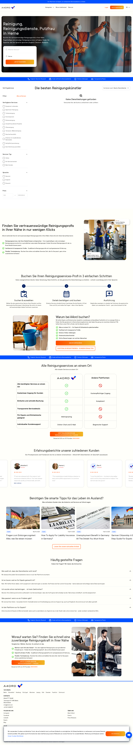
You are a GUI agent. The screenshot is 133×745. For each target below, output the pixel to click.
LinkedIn (6, 717)
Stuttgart (25, 692)
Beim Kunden (9, 165)
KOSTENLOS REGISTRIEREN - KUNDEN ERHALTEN (75, 348)
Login (106, 7)
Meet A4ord (71, 713)
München (32, 692)
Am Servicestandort (11, 161)
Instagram (6, 713)
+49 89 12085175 (8, 707)
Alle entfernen (21, 96)
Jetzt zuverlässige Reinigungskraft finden (28, 662)
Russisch (8, 183)
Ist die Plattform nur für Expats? (14, 607)
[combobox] (116, 88)
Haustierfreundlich (11, 134)
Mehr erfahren (17, 483)
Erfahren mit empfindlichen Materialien (13, 139)
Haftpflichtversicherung (12, 143)
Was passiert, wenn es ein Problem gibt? (17, 598)
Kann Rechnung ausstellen (13, 147)
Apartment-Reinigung (12, 110)
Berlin (5, 692)
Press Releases (72, 717)
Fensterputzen (10, 117)
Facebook (6, 715)
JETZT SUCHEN (20, 62)
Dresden (48, 692)
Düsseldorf (11, 692)
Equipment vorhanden (12, 106)
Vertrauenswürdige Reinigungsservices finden (66, 434)
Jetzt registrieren (117, 7)
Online (7, 158)
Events (70, 715)
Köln (43, 692)
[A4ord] (8, 7)
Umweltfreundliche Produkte (14, 124)
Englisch (8, 179)
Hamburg (18, 692)
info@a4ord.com (8, 705)
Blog (5, 722)
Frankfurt (54, 692)
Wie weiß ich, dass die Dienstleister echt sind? (19, 571)
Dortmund (61, 692)
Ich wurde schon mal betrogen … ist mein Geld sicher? (22, 589)
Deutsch (8, 176)
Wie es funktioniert (61, 7)
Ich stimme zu (115, 733)
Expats (5, 720)
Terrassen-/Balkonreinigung (13, 131)
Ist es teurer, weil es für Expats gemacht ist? (18, 580)
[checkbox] (4, 106)
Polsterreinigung (10, 120)
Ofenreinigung (10, 127)
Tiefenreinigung (10, 113)
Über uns (70, 7)
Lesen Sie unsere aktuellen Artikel (66, 546)
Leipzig (38, 692)
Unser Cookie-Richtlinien (15, 736)
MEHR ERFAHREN (75, 343)
